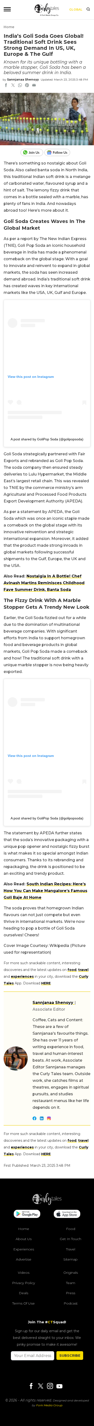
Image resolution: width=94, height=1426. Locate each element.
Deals (23, 1293)
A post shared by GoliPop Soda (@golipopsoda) (47, 439)
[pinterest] (27, 85)
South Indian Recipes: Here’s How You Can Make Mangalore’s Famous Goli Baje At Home (45, 891)
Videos (23, 1272)
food (71, 970)
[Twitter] (40, 1386)
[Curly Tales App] (27, 1214)
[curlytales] (47, 1204)
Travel (70, 1249)
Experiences (23, 1249)
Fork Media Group (49, 1405)
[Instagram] (50, 1386)
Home (9, 27)
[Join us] (32, 152)
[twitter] (13, 85)
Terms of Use (23, 1303)
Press (70, 1293)
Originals (70, 1272)
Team (70, 1283)
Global (75, 9)
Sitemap (70, 1259)
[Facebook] (31, 1386)
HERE (46, 983)
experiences (22, 976)
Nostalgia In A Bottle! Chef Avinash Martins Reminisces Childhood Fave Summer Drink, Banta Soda (44, 583)
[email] (34, 85)
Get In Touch (70, 1239)
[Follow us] (59, 152)
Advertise (23, 1259)
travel (83, 970)
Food (70, 1229)
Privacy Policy (23, 1283)
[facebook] (6, 85)
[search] (88, 9)
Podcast (71, 1303)
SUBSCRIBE (69, 1355)
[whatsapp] (20, 85)
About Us (24, 1239)
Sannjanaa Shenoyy (23, 79)
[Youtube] (59, 1386)
